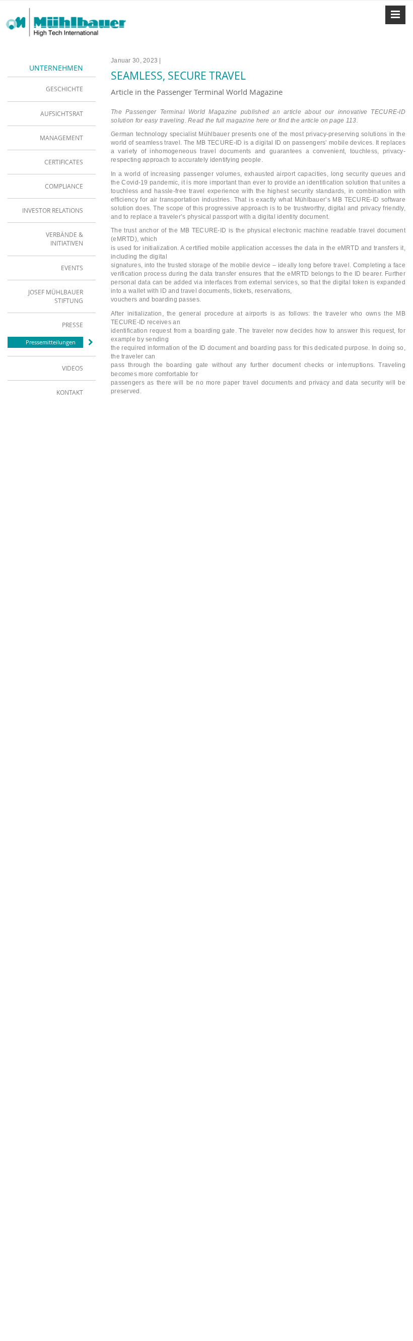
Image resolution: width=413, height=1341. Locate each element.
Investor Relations (52, 210)
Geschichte (64, 89)
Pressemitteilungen (51, 342)
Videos (72, 368)
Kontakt (69, 392)
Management (61, 138)
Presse (72, 325)
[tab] (52, 89)
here (262, 120)
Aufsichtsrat (61, 113)
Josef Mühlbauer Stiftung (55, 296)
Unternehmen (56, 68)
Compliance (64, 186)
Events (72, 268)
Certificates (63, 162)
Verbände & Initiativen (64, 238)
